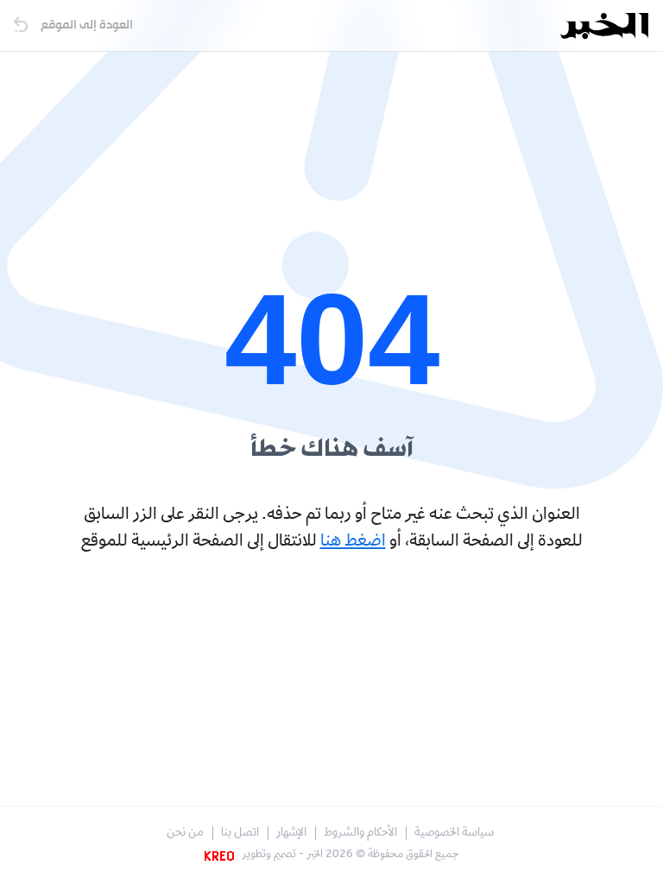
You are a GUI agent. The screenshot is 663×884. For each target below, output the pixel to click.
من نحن (185, 833)
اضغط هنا (353, 542)
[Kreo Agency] (222, 855)
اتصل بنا (240, 833)
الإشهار (291, 833)
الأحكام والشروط (360, 833)
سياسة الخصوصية (454, 833)
